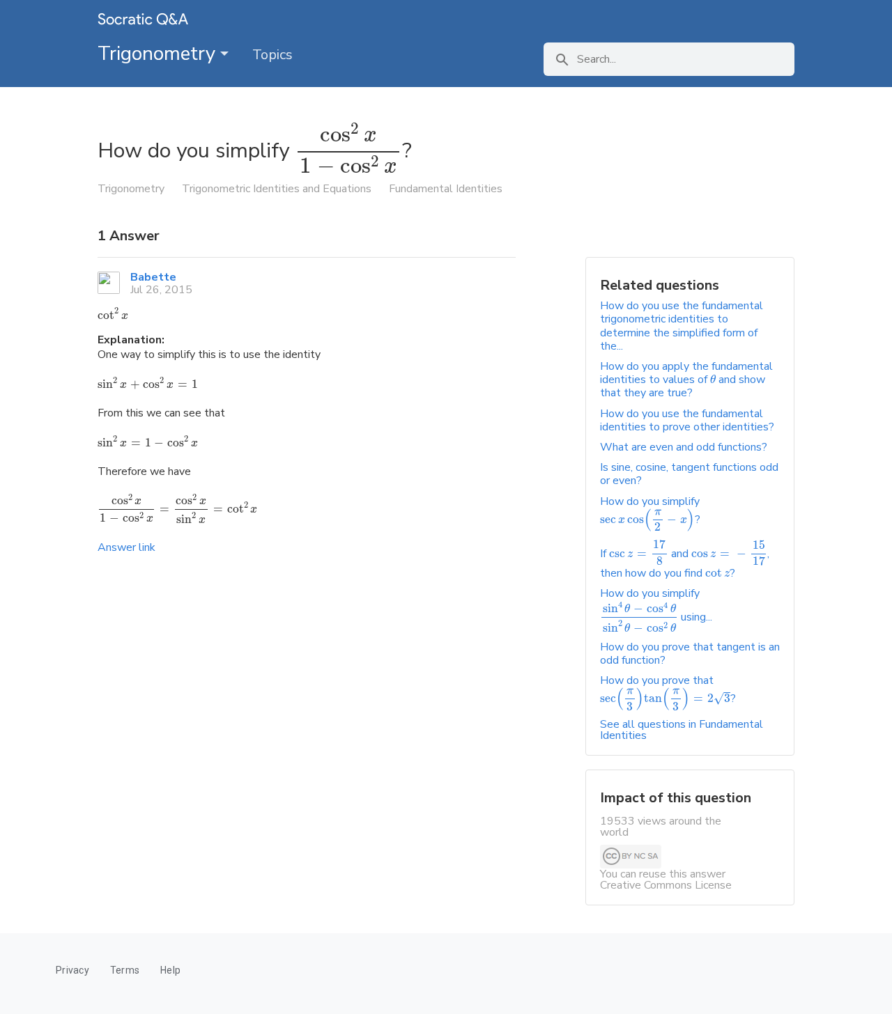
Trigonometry (159, 53)
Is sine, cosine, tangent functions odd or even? (689, 474)
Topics (272, 54)
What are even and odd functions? (683, 447)
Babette (153, 277)
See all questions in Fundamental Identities (681, 730)
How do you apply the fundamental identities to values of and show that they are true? (686, 379)
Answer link (126, 547)
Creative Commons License (666, 885)
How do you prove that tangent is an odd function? (690, 653)
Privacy (72, 970)
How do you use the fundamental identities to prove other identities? (687, 420)
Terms (124, 970)
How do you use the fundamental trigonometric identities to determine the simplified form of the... (681, 326)
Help (170, 970)
